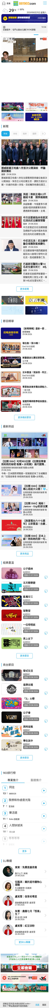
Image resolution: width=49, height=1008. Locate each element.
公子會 (25, 361)
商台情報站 (28, 527)
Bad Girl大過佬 (28, 346)
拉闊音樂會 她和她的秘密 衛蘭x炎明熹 (17, 468)
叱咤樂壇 (26, 404)
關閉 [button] (44, 1005)
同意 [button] (37, 1005)
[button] (6, 3)
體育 (25, 201)
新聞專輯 (26, 332)
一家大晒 (26, 390)
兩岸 (25, 224)
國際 (3, 174)
